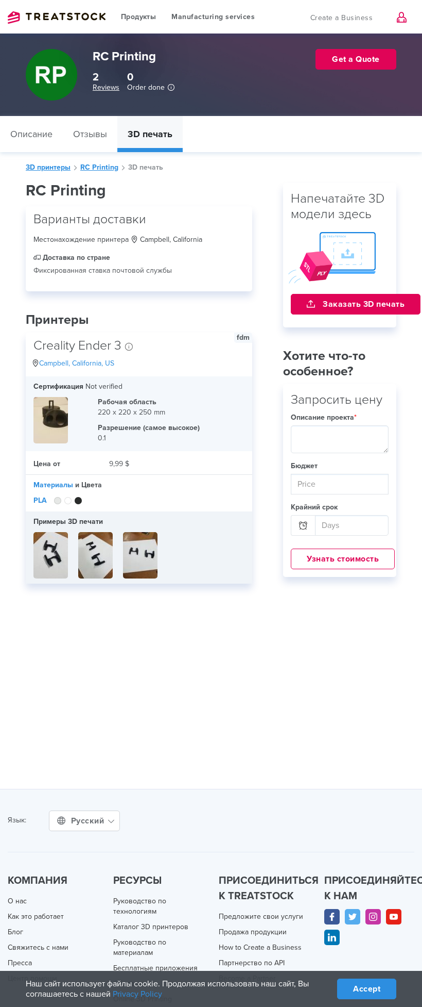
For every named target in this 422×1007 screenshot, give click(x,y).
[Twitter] (352, 917)
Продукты (138, 16)
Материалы (53, 485)
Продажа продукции (253, 932)
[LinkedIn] (332, 937)
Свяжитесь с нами (38, 947)
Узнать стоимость (343, 559)
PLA (40, 500)
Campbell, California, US (76, 363)
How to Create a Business (260, 947)
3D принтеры (48, 167)
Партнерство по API (252, 963)
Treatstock (57, 17)
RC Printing (99, 167)
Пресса (20, 963)
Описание (31, 134)
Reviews (106, 87)
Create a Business (341, 17)
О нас (17, 901)
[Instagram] (373, 917)
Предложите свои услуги (261, 916)
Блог (15, 932)
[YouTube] (393, 917)
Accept (366, 989)
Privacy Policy (137, 994)
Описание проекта (324, 417)
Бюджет (304, 465)
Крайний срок (314, 507)
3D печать (150, 134)
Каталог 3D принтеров (150, 926)
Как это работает (36, 916)
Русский (89, 821)
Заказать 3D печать (363, 304)
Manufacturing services (213, 16)
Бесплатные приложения (155, 968)
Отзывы (90, 134)
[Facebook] (332, 917)
